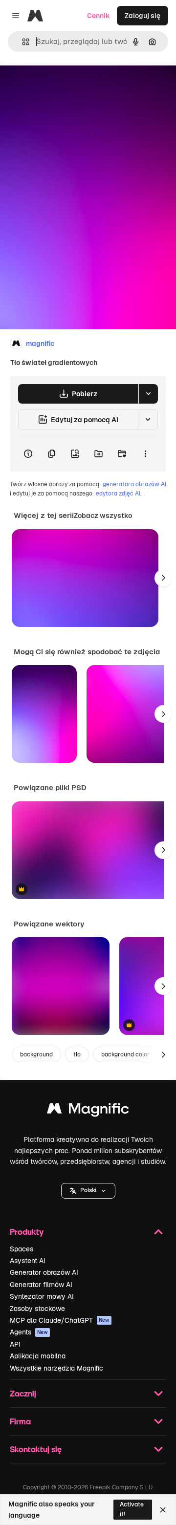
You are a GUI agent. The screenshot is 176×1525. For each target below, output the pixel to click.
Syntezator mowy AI (42, 1296)
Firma (20, 1421)
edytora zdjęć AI (118, 493)
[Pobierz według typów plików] (148, 394)
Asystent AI (27, 1260)
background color (125, 1054)
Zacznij (23, 1393)
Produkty (27, 1231)
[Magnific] (88, 1110)
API (15, 1344)
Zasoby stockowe (37, 1308)
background (36, 1054)
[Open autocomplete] (21, 41)
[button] (88, 1191)
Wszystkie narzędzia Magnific (56, 1368)
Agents (29, 1332)
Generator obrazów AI (44, 1272)
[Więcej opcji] (145, 454)
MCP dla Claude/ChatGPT (60, 1320)
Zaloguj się (142, 15)
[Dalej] (163, 578)
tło (77, 1054)
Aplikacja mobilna (38, 1356)
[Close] (163, 1510)
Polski (88, 1190)
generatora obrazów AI (134, 484)
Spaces (21, 1249)
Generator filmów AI (41, 1284)
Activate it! (132, 1509)
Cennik (98, 15)
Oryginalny (67, 83)
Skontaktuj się (36, 1449)
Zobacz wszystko (103, 515)
